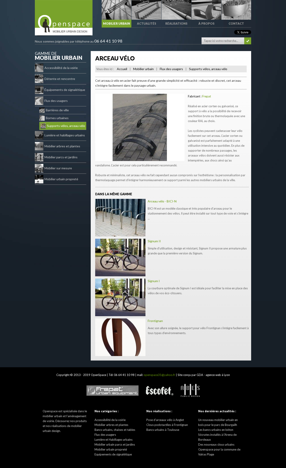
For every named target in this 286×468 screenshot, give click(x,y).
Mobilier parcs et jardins (61, 157)
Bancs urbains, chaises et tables (115, 430)
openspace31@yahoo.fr (159, 375)
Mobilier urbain (143, 69)
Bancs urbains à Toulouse (162, 430)
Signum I (154, 281)
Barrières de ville (57, 110)
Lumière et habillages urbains (64, 135)
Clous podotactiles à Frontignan (167, 425)
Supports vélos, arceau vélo (66, 126)
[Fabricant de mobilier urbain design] (64, 14)
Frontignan (155, 321)
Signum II (154, 241)
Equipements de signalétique (113, 454)
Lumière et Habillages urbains (113, 439)
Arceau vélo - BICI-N (162, 201)
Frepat (206, 96)
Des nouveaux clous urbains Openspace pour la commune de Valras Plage (219, 449)
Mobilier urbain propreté (61, 179)
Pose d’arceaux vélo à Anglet (165, 420)
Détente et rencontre (59, 79)
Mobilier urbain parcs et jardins (115, 444)
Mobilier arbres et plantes (62, 146)
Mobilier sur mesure (58, 168)
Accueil (122, 69)
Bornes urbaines (57, 118)
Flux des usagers (56, 101)
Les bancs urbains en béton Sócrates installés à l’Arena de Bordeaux (217, 434)
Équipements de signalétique (64, 90)
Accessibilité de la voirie (61, 68)
